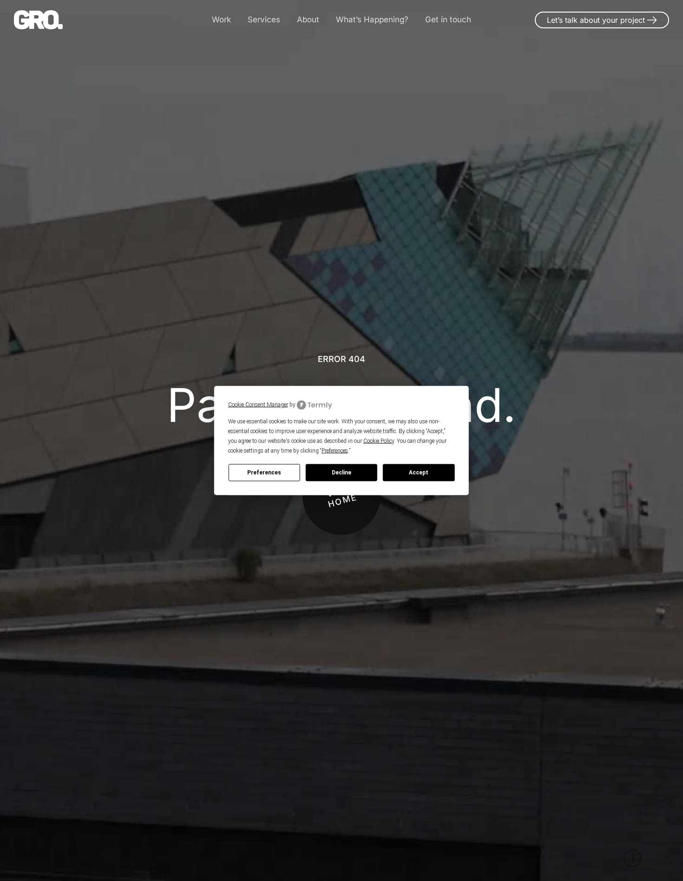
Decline (341, 472)
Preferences (264, 472)
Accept (418, 472)
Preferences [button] (335, 450)
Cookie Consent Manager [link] (258, 404)
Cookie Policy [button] (378, 440)
